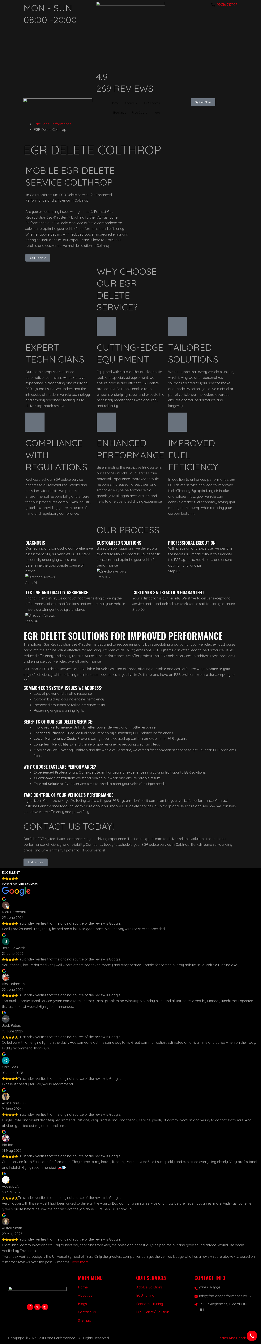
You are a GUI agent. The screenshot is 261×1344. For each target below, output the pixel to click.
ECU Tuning (145, 1295)
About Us (131, 103)
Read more (80, 1262)
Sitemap (84, 1320)
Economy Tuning (149, 1304)
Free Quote (139, 112)
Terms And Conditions (235, 1338)
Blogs (82, 1304)
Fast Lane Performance (52, 124)
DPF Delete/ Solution (152, 1312)
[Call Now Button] (252, 1336)
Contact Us (87, 1312)
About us (85, 1295)
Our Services (151, 103)
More (156, 112)
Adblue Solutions (149, 1287)
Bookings (119, 112)
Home (115, 103)
